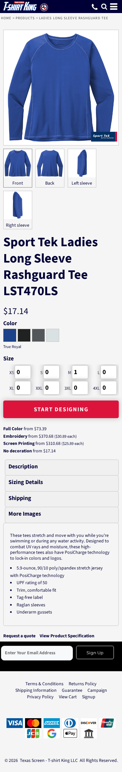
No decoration (17, 451)
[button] (104, 6)
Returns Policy (83, 684)
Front (17, 183)
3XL (67, 388)
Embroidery (15, 436)
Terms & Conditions (44, 684)
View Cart (68, 697)
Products (25, 18)
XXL (39, 388)
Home (6, 18)
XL (11, 388)
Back (49, 183)
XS (11, 373)
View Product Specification (67, 636)
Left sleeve (82, 183)
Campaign (97, 690)
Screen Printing (18, 443)
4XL (96, 388)
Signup (88, 697)
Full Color (13, 429)
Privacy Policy (40, 697)
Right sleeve (17, 225)
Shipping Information (36, 690)
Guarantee (72, 690)
